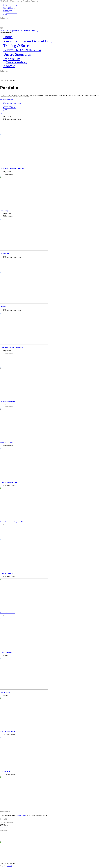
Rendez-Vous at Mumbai (7, 401)
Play (1, 99)
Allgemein (5, 109)
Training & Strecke (8, 7)
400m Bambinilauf (8, 106)
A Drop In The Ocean (6, 442)
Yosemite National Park (7, 613)
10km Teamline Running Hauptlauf (12, 103)
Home (4, 4)
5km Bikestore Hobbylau (9, 108)
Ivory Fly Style (4, 210)
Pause (4, 99)
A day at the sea (5, 692)
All (4, 102)
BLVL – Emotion (5, 771)
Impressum (6, 11)
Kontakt (5, 14)
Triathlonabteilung (21, 815)
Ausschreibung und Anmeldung (11, 5)
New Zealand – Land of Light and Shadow (13, 522)
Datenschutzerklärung (11, 13)
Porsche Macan (4, 253)
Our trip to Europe (6, 652)
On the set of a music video (8, 482)
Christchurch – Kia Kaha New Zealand (12, 168)
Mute (11, 99)
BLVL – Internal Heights (7, 731)
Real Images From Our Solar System (11, 347)
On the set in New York (7, 573)
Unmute (8, 99)
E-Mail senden (3, 827)
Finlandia (3, 306)
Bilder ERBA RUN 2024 (9, 8)
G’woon (2, 114)
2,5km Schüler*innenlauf (9, 105)
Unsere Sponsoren (7, 10)
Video (4, 110)
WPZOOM (9, 866)
